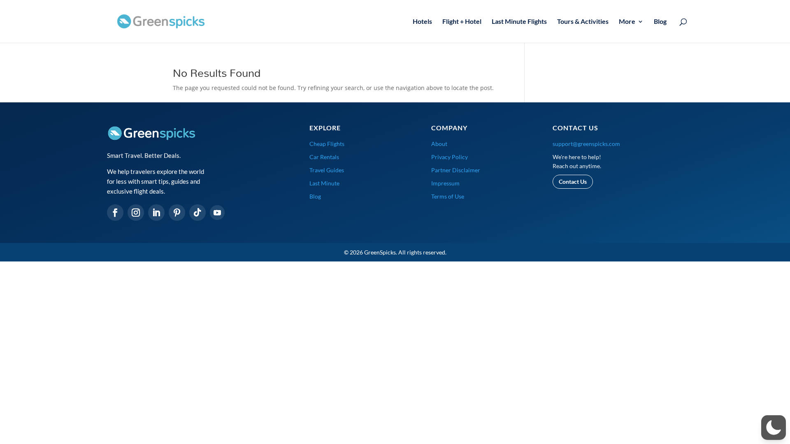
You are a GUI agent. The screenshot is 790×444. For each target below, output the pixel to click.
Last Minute (324, 183)
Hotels (422, 21)
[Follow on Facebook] (115, 212)
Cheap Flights (326, 143)
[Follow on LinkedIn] (156, 212)
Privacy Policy (449, 156)
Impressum (445, 183)
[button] (773, 427)
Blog (660, 21)
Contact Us (573, 181)
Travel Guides (326, 169)
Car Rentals (324, 156)
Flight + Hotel (461, 21)
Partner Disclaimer (455, 169)
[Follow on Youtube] (217, 212)
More (627, 21)
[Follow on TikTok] (197, 212)
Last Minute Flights (519, 21)
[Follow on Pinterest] (177, 212)
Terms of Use (447, 196)
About (439, 143)
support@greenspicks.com (586, 143)
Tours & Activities (583, 21)
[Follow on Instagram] (136, 212)
